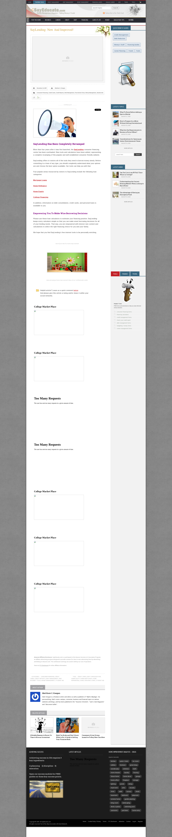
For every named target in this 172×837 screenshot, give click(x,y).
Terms (104, 821)
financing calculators (123, 314)
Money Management (83, 2)
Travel (126, 2)
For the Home (36, 20)
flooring (136, 772)
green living (133, 765)
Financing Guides (97, 2)
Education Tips (119, 20)
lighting (113, 784)
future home (115, 776)
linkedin (57, 645)
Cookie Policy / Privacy (94, 821)
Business (48, 20)
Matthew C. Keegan (60, 88)
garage (138, 776)
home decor (127, 776)
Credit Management (53, 2)
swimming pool (130, 807)
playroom (135, 795)
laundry (126, 772)
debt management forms (124, 323)
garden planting (130, 799)
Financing (84, 20)
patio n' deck (124, 761)
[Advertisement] (128, 247)
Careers (58, 20)
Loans (82, 680)
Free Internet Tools (80, 92)
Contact (128, 821)
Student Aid (100, 92)
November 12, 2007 (42, 88)
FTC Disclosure (44, 665)
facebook (48, 645)
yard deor (125, 810)
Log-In (134, 821)
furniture (123, 765)
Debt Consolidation (94, 676)
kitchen (113, 761)
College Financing (40, 197)
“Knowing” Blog (39, 2)
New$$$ (131, 20)
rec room (136, 761)
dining (130, 784)
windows (126, 769)
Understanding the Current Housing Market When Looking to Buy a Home (132, 184)
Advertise (121, 821)
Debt (75, 20)
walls (120, 791)
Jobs (119, 2)
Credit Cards (52, 92)
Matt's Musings (92, 697)
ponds (122, 784)
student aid (100, 680)
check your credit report (123, 320)
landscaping (126, 803)
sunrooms (114, 810)
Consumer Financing (42, 92)
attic (123, 788)
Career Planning (119, 51)
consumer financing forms (124, 312)
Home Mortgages (86, 678)
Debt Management (68, 2)
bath (134, 769)
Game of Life (96, 20)
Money (107, 20)
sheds (137, 791)
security (132, 788)
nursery (129, 791)
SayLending (79, 149)
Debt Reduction (119, 38)
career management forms (124, 328)
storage (135, 780)
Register (140, 821)
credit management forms (124, 317)
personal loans (90, 680)
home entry (136, 810)
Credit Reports (60, 92)
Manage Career (110, 2)
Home (29, 2)
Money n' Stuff (119, 45)
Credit (67, 20)
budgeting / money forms (124, 325)
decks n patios (115, 807)
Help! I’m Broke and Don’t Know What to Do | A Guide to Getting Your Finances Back (67, 737)
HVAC (113, 791)
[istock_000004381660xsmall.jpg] (67, 123)
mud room (114, 788)
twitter (39, 645)
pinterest (66, 645)
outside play (115, 769)
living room (114, 803)
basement (114, 795)
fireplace (126, 780)
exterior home (115, 799)
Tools (133, 2)
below (76, 290)
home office (115, 780)
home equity (75, 678)
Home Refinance (40, 186)
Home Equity (38, 192)
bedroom (125, 795)
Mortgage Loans (40, 180)
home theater (115, 772)
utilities (113, 765)
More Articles (128, 148)
